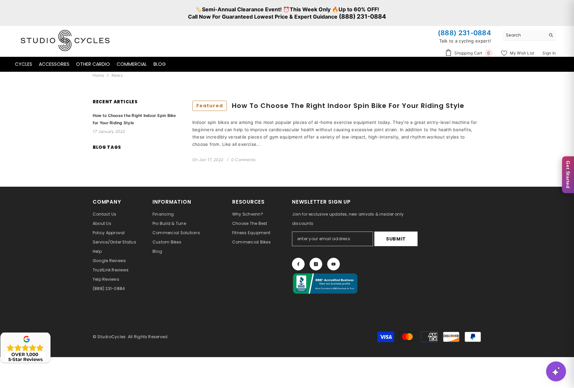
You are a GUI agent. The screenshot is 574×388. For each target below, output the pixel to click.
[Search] (529, 35)
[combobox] (524, 35)
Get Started (568, 174)
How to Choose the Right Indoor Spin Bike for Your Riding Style (330, 105)
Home (98, 75)
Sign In (549, 52)
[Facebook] (298, 264)
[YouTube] (333, 264)
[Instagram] (316, 264)
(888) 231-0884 (362, 16)
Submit (396, 239)
